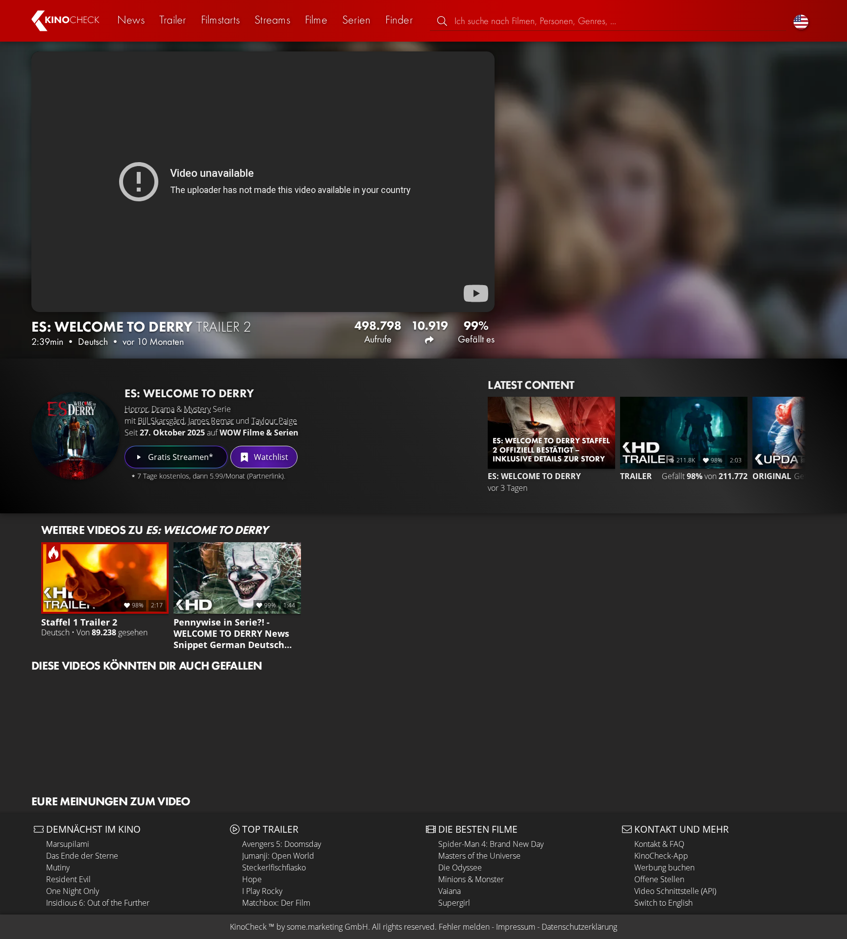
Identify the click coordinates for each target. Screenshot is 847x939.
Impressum (515, 926)
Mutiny (58, 867)
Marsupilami (67, 844)
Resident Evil (68, 879)
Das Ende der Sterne (82, 856)
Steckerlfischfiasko (274, 867)
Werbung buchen (664, 867)
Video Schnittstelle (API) (675, 891)
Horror (136, 409)
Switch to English (663, 903)
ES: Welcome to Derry (189, 393)
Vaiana (449, 891)
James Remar (211, 420)
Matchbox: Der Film (276, 903)
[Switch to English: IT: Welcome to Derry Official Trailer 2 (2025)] (801, 21)
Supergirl (454, 903)
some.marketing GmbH (327, 926)
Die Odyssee (460, 867)
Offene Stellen (659, 879)
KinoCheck (248, 926)
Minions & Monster (471, 879)
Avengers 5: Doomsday (281, 844)
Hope (252, 879)
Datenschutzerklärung (579, 926)
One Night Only (72, 891)
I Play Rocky (262, 891)
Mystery (197, 409)
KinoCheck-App (661, 856)
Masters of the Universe (479, 856)
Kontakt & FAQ (659, 844)
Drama (162, 409)
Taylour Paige (274, 420)
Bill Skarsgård (161, 420)
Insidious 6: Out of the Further (97, 903)
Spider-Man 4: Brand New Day (491, 844)
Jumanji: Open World (278, 856)
